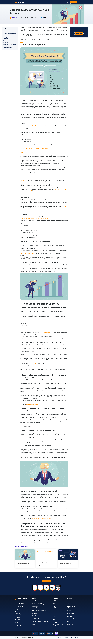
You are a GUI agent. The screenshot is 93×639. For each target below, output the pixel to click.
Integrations (18, 611)
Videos (33, 622)
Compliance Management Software (39, 604)
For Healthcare (18, 619)
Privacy (58, 637)
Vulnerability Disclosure (71, 606)
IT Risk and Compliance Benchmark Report (40, 621)
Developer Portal (70, 624)
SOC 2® (54, 606)
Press (68, 603)
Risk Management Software (37, 603)
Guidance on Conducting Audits (32, 404)
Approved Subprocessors (73, 637)
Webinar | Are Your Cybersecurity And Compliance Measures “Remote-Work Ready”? (46, 564)
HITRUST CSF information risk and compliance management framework (34, 218)
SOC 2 (34, 363)
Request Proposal (70, 613)
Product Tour (17, 613)
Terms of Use (66, 637)
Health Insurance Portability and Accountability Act (42, 125)
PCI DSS (54, 604)
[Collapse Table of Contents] (16, 28)
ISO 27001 (54, 607)
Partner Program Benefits (58, 624)
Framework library (56, 600)
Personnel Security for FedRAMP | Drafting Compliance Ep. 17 (67, 563)
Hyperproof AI (18, 614)
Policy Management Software (38, 609)
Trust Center (69, 607)
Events (33, 625)
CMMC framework (27, 228)
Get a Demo (73, 2)
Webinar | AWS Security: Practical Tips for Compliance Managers (24, 563)
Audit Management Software (37, 606)
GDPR (54, 616)
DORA (54, 612)
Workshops (69, 627)
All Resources (34, 615)
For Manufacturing (19, 625)
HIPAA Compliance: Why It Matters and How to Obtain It (37, 148)
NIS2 (53, 613)
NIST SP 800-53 (56, 609)
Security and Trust (70, 604)
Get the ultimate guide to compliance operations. (41, 518)
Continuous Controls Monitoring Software (40, 610)
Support (68, 621)
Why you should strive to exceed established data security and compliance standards (9, 46)
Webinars (33, 624)
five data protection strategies (45, 332)
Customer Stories (70, 618)
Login (67, 2)
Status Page (69, 625)
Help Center (69, 622)
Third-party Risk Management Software (40, 607)
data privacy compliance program (48, 167)
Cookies (61, 637)
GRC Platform (34, 600)
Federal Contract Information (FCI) (27, 253)
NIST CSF (54, 610)
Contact (68, 612)
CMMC (54, 603)
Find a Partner (55, 625)
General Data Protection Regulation (29, 155)
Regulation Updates (30, 210)
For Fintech (17, 622)
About (68, 600)
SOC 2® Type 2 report (63, 496)
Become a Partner (56, 627)
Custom (54, 619)
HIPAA (21, 125)
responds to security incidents (48, 510)
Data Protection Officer (45, 421)
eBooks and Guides (35, 618)
